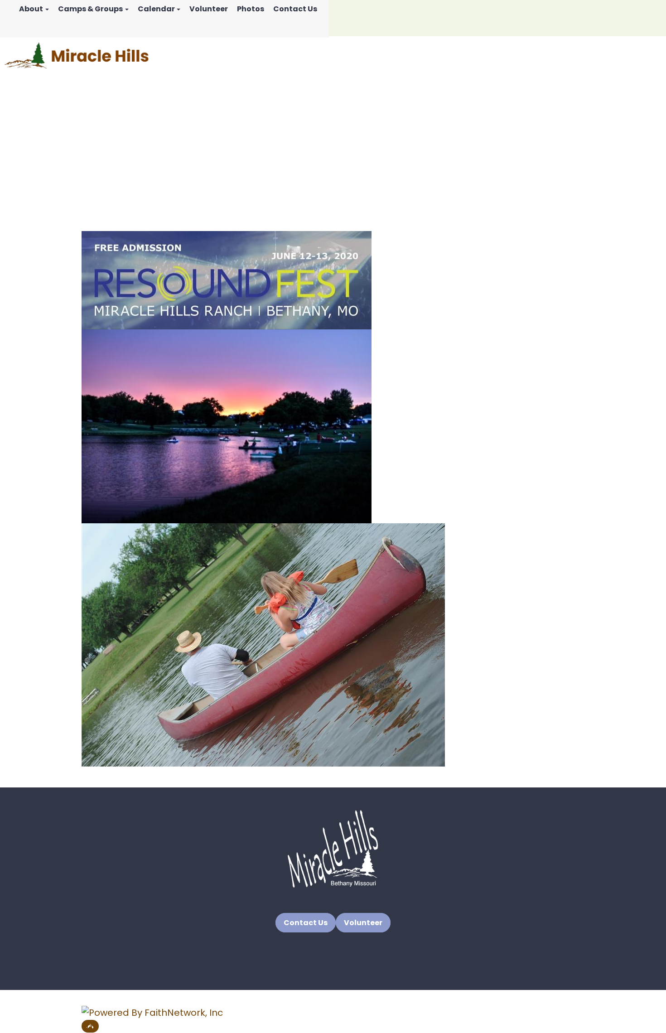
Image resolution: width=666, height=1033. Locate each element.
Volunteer (208, 9)
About (31, 9)
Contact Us (295, 9)
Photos (250, 9)
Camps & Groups (90, 9)
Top (90, 1026)
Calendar (156, 9)
